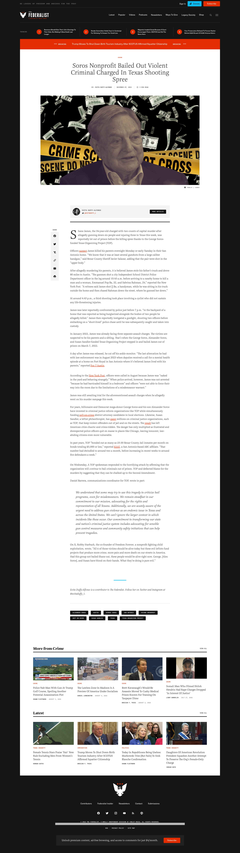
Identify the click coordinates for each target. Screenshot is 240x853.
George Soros (111, 613)
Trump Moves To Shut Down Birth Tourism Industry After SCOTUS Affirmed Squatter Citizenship (96, 756)
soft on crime (78, 618)
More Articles (158, 212)
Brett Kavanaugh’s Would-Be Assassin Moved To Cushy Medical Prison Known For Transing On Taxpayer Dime (140, 693)
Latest (38, 713)
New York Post (97, 375)
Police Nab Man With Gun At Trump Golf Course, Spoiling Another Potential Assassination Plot (53, 691)
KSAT (117, 446)
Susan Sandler (97, 618)
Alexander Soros (79, 613)
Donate (196, 3)
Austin (95, 613)
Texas (112, 618)
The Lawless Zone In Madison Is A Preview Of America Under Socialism (98, 689)
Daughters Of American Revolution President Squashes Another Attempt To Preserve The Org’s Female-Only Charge (186, 757)
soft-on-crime (86, 415)
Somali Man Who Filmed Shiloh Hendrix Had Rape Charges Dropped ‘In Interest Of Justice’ (186, 690)
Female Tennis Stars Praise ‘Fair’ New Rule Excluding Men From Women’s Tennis (53, 756)
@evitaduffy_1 (90, 213)
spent (113, 419)
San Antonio (129, 613)
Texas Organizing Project (132, 618)
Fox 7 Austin (97, 365)
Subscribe (211, 3)
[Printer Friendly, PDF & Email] (55, 277)
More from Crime (48, 648)
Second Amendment (148, 613)
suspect (83, 250)
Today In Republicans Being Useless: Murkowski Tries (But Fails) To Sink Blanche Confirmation (141, 756)
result (148, 423)
